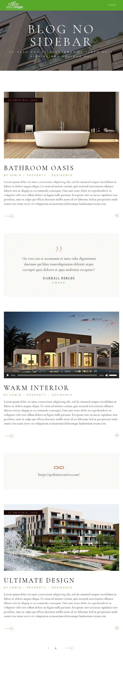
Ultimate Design (39, 580)
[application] (61, 375)
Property (37, 175)
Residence (62, 175)
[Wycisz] (106, 375)
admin (16, 175)
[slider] (113, 375)
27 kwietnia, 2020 (23, 100)
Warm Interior (36, 388)
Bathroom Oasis (39, 168)
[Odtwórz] (7, 375)
